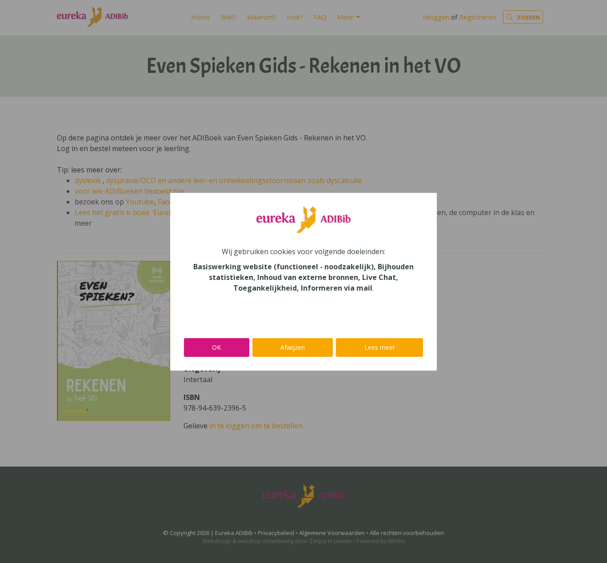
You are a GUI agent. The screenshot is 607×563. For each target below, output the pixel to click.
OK (216, 347)
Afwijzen (292, 347)
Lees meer (379, 347)
